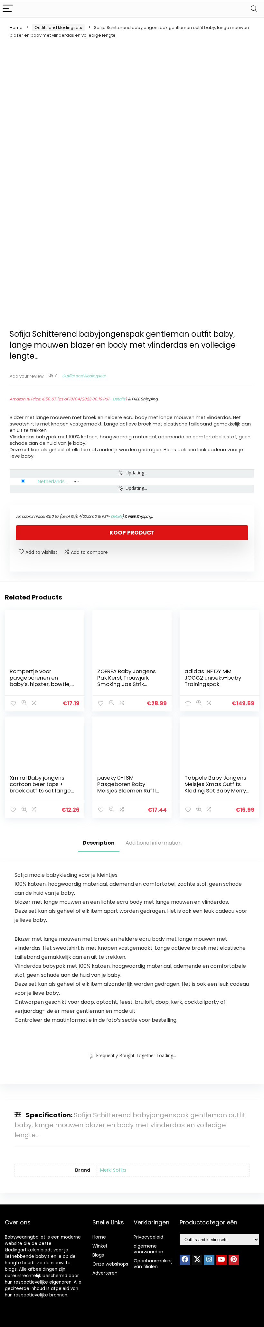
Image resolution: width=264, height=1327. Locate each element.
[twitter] (197, 1260)
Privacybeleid (148, 1237)
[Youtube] (221, 1260)
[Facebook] (185, 1260)
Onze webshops (110, 1264)
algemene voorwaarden (148, 1249)
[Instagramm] (209, 1260)
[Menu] (7, 8)
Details (119, 399)
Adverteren (105, 1273)
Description (99, 843)
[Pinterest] (234, 1260)
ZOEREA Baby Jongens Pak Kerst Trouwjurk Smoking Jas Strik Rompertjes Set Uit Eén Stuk (127, 684)
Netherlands (51, 481)
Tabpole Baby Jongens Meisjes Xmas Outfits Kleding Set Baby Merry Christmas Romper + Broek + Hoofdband (215, 790)
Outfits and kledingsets (58, 27)
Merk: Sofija (113, 1170)
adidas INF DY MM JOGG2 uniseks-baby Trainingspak (212, 677)
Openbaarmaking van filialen (153, 1264)
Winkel (99, 1246)
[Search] (254, 8)
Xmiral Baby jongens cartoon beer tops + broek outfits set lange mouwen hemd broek (40, 787)
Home (16, 27)
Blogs (98, 1255)
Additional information (154, 843)
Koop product (132, 532)
